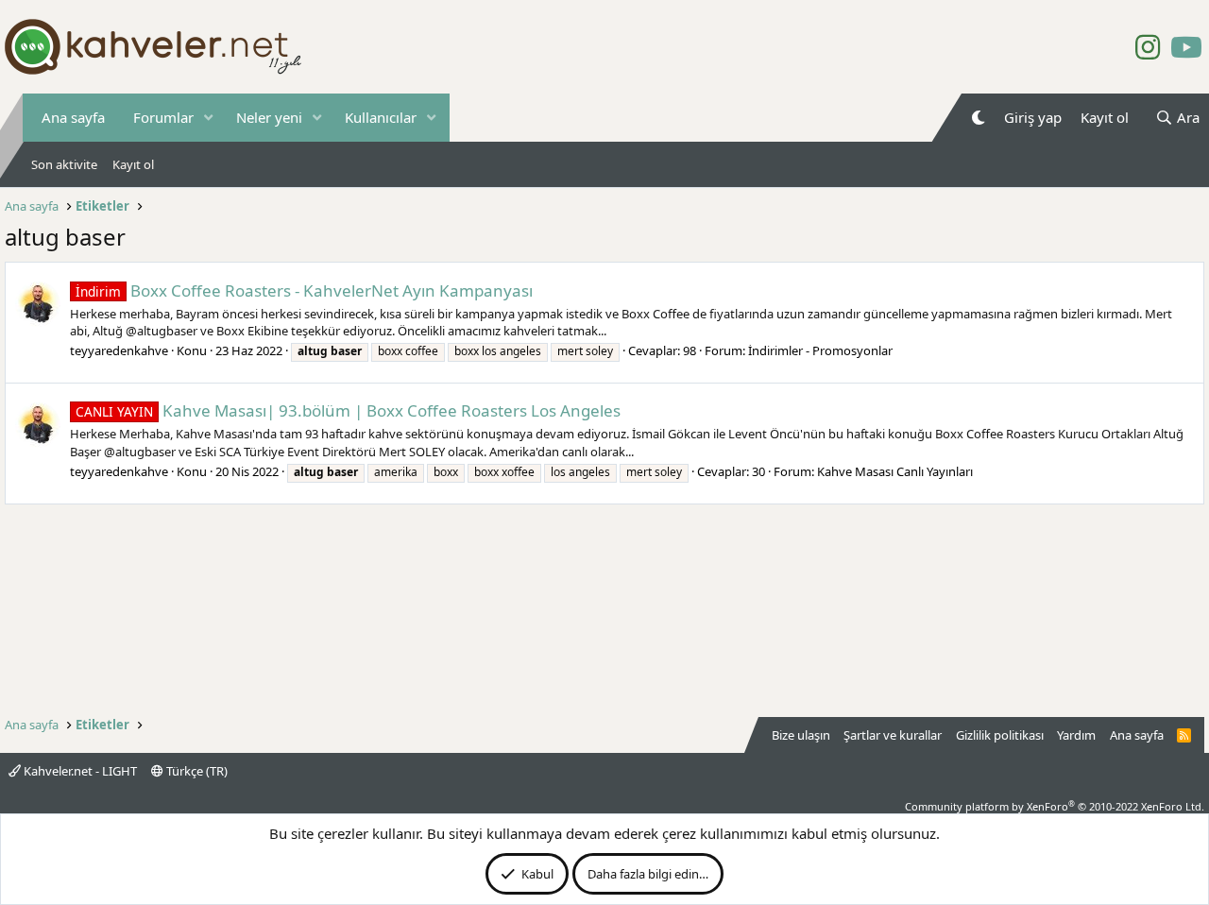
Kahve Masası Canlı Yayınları (895, 471)
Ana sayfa (73, 117)
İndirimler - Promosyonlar (820, 350)
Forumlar (163, 117)
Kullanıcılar (381, 117)
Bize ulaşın (801, 734)
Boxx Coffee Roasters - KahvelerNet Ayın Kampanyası (304, 290)
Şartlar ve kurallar (892, 734)
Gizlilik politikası (1000, 734)
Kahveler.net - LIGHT (79, 770)
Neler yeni (269, 117)
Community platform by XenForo (1054, 806)
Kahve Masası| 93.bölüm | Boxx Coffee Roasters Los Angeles (348, 410)
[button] (209, 118)
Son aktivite (64, 164)
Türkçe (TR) (195, 770)
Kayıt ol (133, 164)
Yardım (1076, 734)
